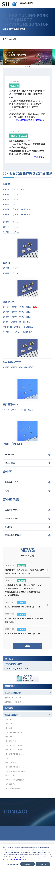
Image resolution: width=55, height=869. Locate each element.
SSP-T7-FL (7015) (13, 327)
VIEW (27, 645)
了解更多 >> (40, 157)
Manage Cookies (12, 864)
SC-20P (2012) (10, 312)
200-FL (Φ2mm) (14, 332)
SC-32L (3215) (10, 322)
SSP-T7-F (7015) (10, 227)
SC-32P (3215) (10, 317)
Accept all (27, 864)
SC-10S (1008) (10, 189)
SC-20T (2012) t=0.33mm (16, 214)
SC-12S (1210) (10, 194)
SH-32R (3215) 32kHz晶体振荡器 (18, 367)
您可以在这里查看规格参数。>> (30, 120)
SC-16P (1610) (10, 307)
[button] (25, 66)
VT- (4, 332)
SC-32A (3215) (10, 273)
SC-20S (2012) (10, 204)
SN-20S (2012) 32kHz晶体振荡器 (18, 409)
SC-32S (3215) (10, 222)
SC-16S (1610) (10, 199)
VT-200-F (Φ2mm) (11, 232)
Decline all (43, 864)
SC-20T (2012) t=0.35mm (16, 209)
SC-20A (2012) (10, 268)
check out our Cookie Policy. (18, 859)
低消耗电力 (28, 327)
